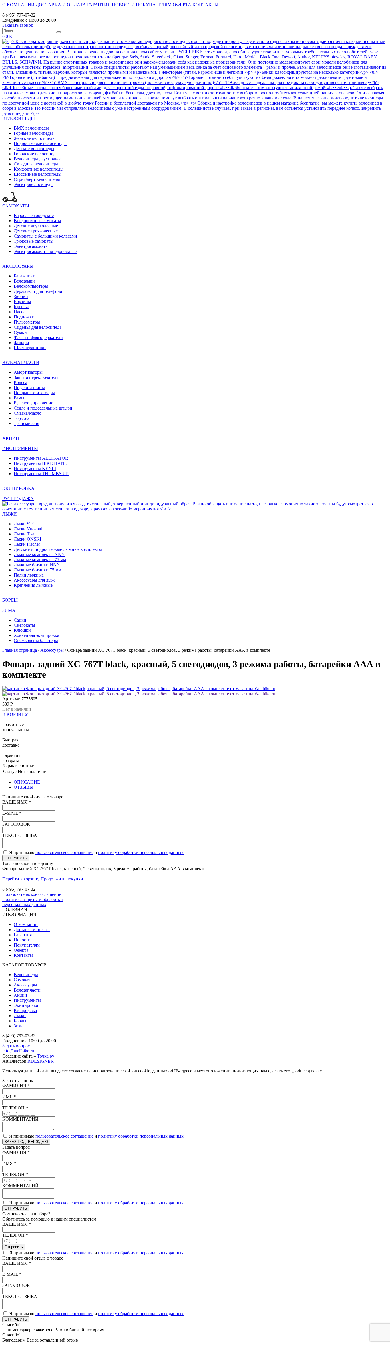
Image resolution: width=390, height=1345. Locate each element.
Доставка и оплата (32, 929)
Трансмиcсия (26, 423)
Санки (20, 620)
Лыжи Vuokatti (28, 528)
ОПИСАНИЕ (27, 782)
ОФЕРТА (182, 4)
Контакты (23, 955)
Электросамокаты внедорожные (45, 251)
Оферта (21, 950)
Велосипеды (26, 974)
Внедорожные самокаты (37, 220)
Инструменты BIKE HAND (41, 463)
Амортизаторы (28, 372)
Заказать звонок (17, 25)
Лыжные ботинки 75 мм (37, 569)
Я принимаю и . (97, 852)
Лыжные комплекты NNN (39, 554)
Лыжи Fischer (27, 544)
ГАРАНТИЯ (99, 4)
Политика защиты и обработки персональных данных (32, 902)
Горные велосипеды (33, 133)
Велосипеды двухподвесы (39, 158)
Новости (22, 939)
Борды (20, 1020)
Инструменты (27, 1000)
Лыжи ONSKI (27, 539)
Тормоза (22, 418)
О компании (26, 924)
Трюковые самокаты (33, 241)
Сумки (20, 332)
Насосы (21, 311)
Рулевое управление (33, 402)
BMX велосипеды (31, 128)
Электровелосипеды (33, 184)
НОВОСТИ (123, 4)
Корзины (22, 301)
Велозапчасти (27, 990)
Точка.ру (45, 1056)
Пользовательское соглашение (31, 894)
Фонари (21, 342)
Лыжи (20, 1015)
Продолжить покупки (62, 878)
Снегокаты (24, 625)
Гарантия (23, 934)
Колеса (20, 382)
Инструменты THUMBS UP (41, 473)
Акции (20, 995)
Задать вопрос (16, 1045)
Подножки (24, 316)
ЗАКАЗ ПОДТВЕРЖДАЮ (26, 1142)
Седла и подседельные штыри (43, 408)
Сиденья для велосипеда (37, 327)
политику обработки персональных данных (141, 852)
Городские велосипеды (36, 153)
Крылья (21, 306)
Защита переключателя (36, 377)
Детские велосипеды (34, 148)
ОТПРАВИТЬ (16, 858)
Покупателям (27, 945)
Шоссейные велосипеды (37, 174)
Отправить (14, 1247)
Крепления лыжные (33, 585)
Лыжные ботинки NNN (37, 564)
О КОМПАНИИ (18, 4)
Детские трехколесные (36, 230)
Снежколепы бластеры (36, 640)
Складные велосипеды (36, 164)
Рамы (19, 397)
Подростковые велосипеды (40, 143)
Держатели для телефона (38, 291)
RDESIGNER (40, 1061)
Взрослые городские (34, 215)
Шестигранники (30, 347)
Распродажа (25, 1010)
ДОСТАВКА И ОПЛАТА (61, 4)
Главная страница (19, 650)
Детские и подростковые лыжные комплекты (58, 549)
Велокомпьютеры (31, 286)
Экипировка (26, 1005)
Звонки (21, 296)
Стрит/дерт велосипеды (37, 179)
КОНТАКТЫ (205, 4)
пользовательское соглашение (64, 852)
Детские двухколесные (36, 225)
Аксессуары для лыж (34, 580)
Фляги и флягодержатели (38, 337)
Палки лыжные (29, 575)
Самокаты (23, 979)
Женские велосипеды (34, 138)
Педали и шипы (29, 387)
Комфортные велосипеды (38, 169)
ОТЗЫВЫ (23, 787)
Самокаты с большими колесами (45, 236)
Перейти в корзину (20, 878)
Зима (18, 1025)
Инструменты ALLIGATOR (41, 458)
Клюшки (22, 630)
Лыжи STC (24, 523)
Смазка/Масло (27, 413)
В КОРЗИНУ (15, 714)
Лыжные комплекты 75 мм (40, 559)
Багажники (24, 275)
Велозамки (24, 281)
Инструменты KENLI (35, 468)
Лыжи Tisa (24, 534)
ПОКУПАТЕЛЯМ (154, 4)
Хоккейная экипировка (36, 635)
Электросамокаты (31, 246)
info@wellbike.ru (18, 1050)
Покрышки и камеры (34, 392)
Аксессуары (52, 650)
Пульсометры (27, 322)
